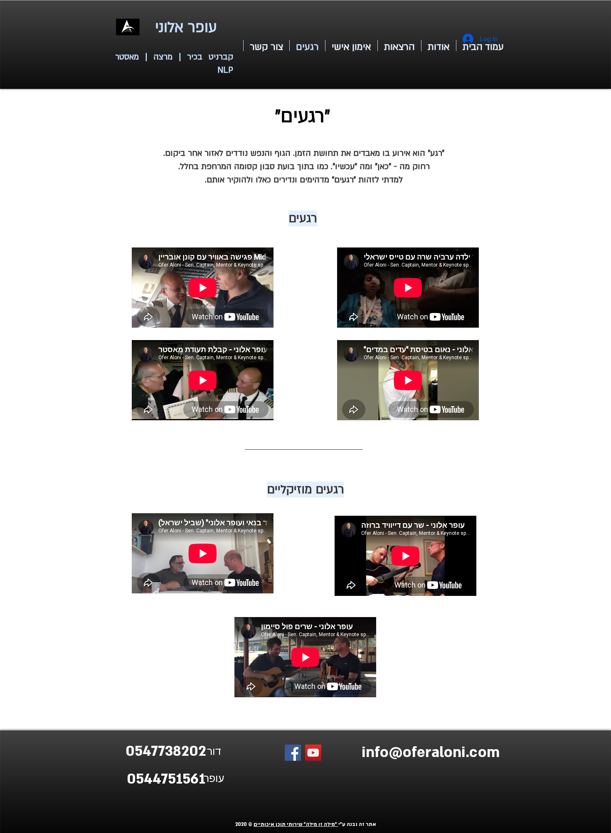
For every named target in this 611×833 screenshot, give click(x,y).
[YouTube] (313, 753)
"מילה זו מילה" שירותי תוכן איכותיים (296, 824)
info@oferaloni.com (431, 752)
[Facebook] (293, 753)
